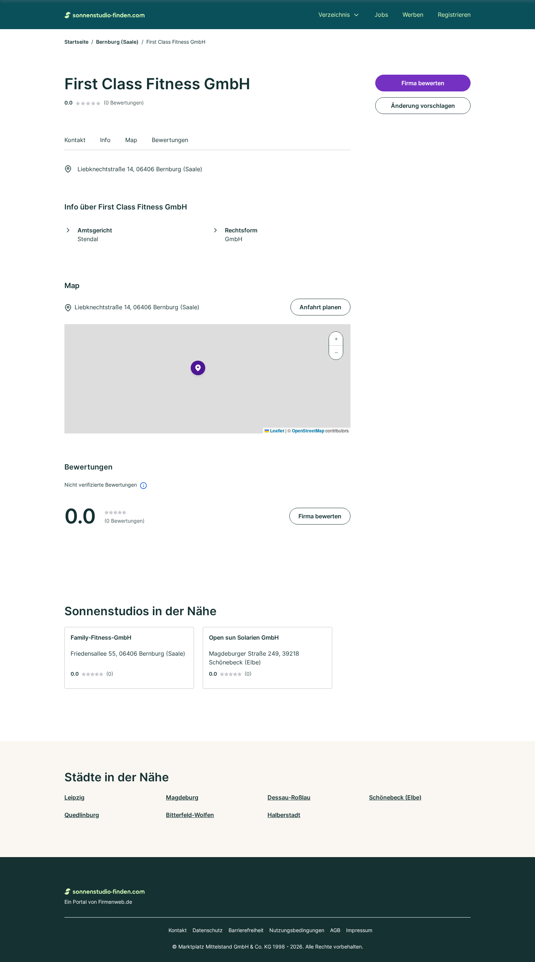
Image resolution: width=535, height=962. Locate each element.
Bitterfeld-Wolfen (190, 814)
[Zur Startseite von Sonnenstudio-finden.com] (104, 14)
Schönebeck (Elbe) (395, 797)
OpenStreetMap (308, 430)
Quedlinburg (81, 814)
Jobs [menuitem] (381, 14)
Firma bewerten (319, 516)
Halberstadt (284, 814)
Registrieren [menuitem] (454, 14)
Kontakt (178, 930)
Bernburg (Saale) (117, 42)
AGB (335, 930)
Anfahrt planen (320, 307)
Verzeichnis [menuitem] (334, 14)
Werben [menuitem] (413, 14)
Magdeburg (182, 797)
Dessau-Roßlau (289, 797)
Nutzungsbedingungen (296, 930)
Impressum (359, 930)
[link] (129, 658)
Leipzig (74, 797)
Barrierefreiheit (246, 930)
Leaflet (276, 430)
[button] (198, 369)
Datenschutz (208, 930)
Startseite (76, 42)
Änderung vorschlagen (423, 105)
